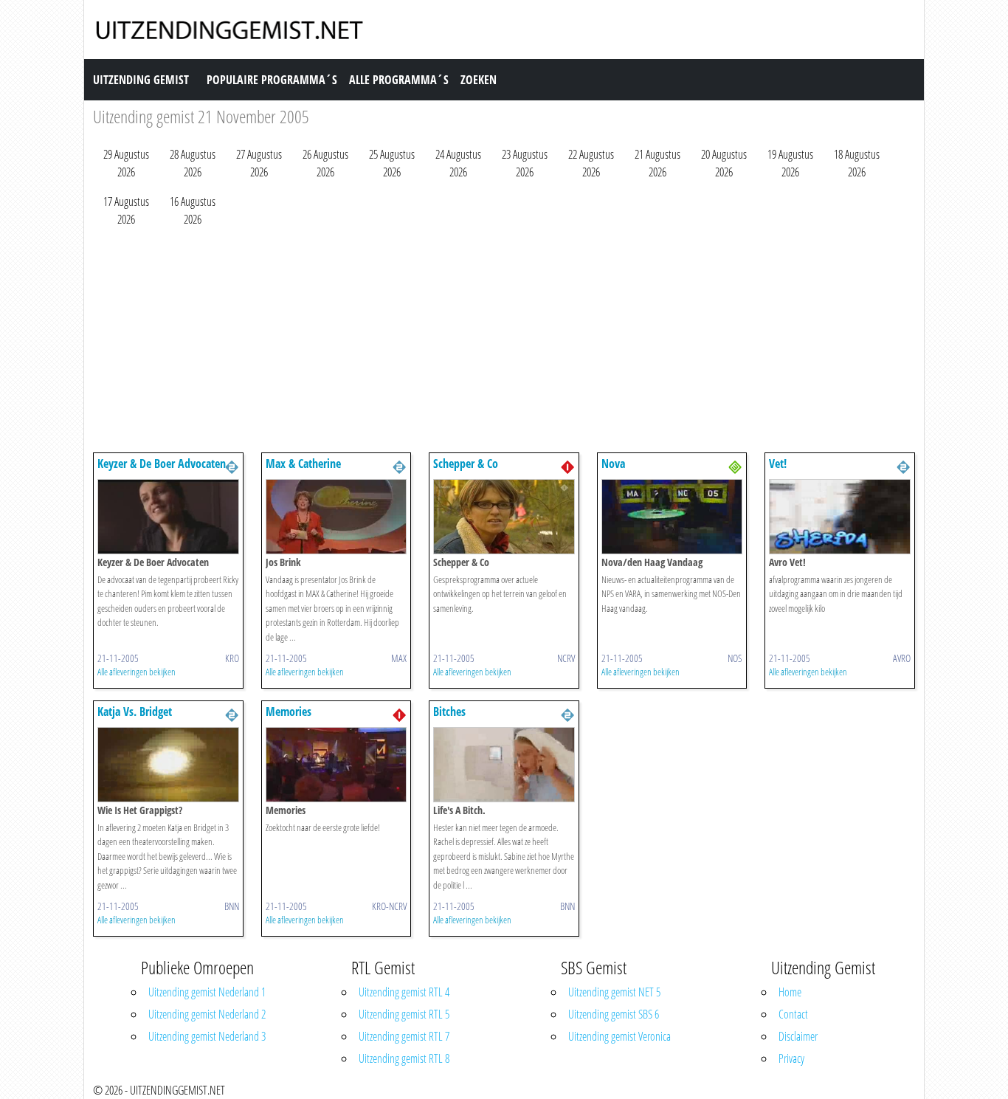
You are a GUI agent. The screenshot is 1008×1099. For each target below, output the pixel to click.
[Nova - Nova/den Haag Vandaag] (672, 515)
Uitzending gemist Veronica (619, 1036)
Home (790, 992)
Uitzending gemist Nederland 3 (207, 1036)
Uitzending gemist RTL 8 (404, 1058)
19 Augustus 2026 (790, 163)
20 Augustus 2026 (724, 163)
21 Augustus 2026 (657, 163)
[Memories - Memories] (336, 763)
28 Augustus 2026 (192, 163)
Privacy (791, 1058)
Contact (793, 1014)
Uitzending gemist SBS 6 (613, 1014)
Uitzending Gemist (141, 80)
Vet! (778, 463)
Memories (288, 711)
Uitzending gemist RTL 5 (404, 1014)
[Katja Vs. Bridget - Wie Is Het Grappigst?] (168, 763)
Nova (613, 463)
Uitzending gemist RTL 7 (404, 1036)
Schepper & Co (465, 463)
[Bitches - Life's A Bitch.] (504, 763)
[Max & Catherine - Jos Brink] (336, 515)
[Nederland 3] (735, 466)
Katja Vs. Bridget (134, 711)
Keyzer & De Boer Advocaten (161, 463)
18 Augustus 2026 (857, 163)
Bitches (449, 711)
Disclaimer (798, 1036)
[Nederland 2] (231, 466)
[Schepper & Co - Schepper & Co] (504, 515)
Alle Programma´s (399, 80)
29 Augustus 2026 (126, 163)
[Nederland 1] (567, 466)
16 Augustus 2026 (192, 210)
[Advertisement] (504, 343)
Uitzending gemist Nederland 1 (207, 992)
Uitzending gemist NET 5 (614, 992)
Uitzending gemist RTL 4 (404, 992)
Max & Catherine (303, 463)
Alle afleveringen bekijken (136, 671)
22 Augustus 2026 (591, 163)
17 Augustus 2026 (126, 210)
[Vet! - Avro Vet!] (840, 515)
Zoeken (478, 80)
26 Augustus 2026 (325, 163)
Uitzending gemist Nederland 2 (207, 1014)
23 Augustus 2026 (525, 163)
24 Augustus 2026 (458, 163)
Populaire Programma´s (272, 80)
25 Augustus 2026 (392, 163)
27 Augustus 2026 (259, 163)
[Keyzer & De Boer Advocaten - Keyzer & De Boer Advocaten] (168, 515)
